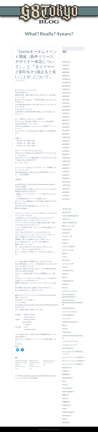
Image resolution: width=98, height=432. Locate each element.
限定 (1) (64, 325)
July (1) (64, 408)
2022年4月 (65, 99)
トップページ (16, 42)
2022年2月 (65, 106)
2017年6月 (65, 192)
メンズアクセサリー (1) (70, 341)
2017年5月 (65, 195)
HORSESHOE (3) (67, 280)
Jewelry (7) (65, 239)
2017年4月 (65, 199)
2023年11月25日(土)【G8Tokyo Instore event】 (21, 362)
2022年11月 (66, 93)
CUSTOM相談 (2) (68, 315)
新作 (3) (64, 277)
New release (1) (67, 388)
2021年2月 (65, 134)
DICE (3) (65, 287)
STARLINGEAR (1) (68, 412)
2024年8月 (65, 65)
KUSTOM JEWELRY (44, 376)
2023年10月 (66, 86)
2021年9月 (65, 113)
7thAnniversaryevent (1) (70, 322)
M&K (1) (65, 419)
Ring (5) (64, 253)
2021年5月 (65, 123)
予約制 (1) (65, 371)
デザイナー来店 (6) (68, 246)
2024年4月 (65, 69)
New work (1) (66, 415)
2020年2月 (65, 140)
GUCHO (34, 376)
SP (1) (64, 381)
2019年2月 (65, 154)
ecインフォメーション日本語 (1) (73, 357)
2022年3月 (65, 103)
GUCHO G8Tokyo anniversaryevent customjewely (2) (72, 302)
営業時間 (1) (66, 402)
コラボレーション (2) (69, 291)
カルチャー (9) (67, 236)
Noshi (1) (65, 398)
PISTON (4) (66, 260)
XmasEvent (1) (67, 367)
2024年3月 (65, 72)
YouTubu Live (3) (67, 270)
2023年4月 (65, 89)
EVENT (21, 376)
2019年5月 (65, 147)
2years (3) (65, 274)
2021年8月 (65, 116)
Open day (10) (66, 229)
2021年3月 (65, 130)
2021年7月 (65, 120)
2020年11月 (66, 137)
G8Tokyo (27, 376)
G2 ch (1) (65, 384)
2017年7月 (65, 188)
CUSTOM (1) (66, 332)
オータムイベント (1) (69, 344)
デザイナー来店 (28, 378)
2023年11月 (66, 82)
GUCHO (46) (66, 212)
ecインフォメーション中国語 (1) (73, 360)
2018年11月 (66, 161)
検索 (64, 52)
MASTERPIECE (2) (68, 308)
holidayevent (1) (67, 378)
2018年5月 (65, 168)
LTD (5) (64, 257)
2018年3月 (65, 175)
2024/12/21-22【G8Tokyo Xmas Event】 (34, 362)
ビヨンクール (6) (67, 250)
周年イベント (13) (68, 226)
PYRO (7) (65, 243)
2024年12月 (66, 62)
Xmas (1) (65, 328)
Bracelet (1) (66, 422)
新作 (36, 378)
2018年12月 (66, 158)
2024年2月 (65, 75)
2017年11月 (66, 182)
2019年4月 (65, 151)
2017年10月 (66, 185)
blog (21, 42)
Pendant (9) (66, 233)
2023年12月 (66, 79)
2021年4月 (65, 127)
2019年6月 (65, 144)
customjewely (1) (67, 348)
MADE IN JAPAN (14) (69, 222)
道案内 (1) (65, 395)
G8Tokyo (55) (66, 209)
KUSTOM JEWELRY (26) (70, 215)
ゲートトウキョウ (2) (69, 311)
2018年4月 (65, 171)
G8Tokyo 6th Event (49, 361)
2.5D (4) (64, 267)
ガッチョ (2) (66, 318)
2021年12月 (66, 110)
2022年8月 (65, 96)
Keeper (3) (65, 284)
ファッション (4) (67, 263)
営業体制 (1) (66, 374)
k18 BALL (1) (66, 405)
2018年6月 (65, 164)
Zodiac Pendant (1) (68, 391)
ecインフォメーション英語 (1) (72, 364)
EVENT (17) (66, 219)
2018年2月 (65, 178)
